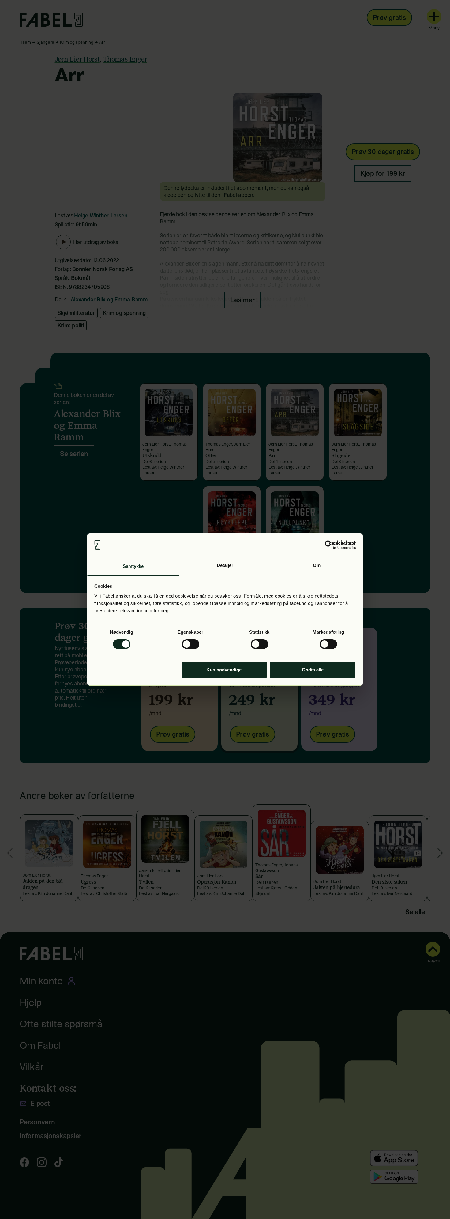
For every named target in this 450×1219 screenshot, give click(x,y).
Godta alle (313, 669)
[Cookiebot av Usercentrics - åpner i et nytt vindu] (329, 544)
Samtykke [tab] (133, 566)
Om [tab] (317, 565)
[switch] (190, 644)
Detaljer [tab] (225, 565)
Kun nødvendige (224, 669)
